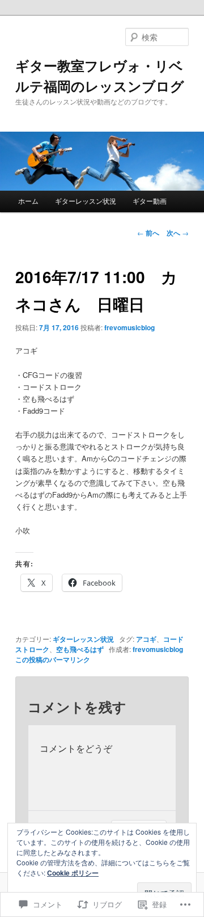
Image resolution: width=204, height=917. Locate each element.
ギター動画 (150, 200)
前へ (148, 233)
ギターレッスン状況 (85, 200)
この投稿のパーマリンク (52, 659)
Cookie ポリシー (73, 873)
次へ (178, 233)
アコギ (146, 639)
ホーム (28, 200)
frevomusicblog (129, 327)
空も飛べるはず (80, 649)
